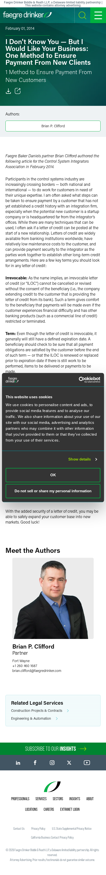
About (90, 798)
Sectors (58, 798)
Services (41, 798)
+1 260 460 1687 (24, 665)
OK (53, 475)
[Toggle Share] (17, 91)
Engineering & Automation (31, 718)
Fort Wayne (21, 660)
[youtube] (87, 762)
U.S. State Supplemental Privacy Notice (71, 828)
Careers (49, 809)
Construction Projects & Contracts (36, 710)
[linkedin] (18, 762)
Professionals (20, 798)
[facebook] (35, 762)
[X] (69, 762)
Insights (74, 798)
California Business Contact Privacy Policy (52, 837)
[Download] (8, 91)
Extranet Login (70, 809)
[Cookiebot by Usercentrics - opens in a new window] (78, 380)
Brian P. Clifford (53, 126)
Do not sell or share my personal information (53, 491)
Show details (79, 459)
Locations (31, 809)
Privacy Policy (38, 828)
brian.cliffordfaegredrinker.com (36, 670)
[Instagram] (52, 762)
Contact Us (19, 828)
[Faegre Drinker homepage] (27, 15)
